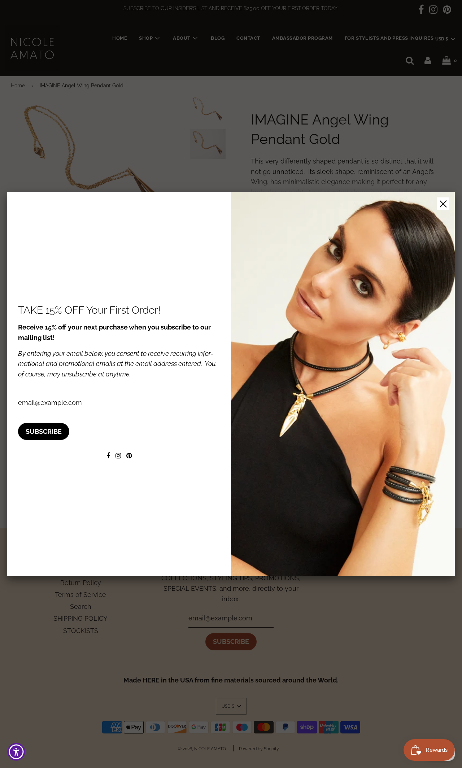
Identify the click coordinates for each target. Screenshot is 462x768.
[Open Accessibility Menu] (16, 752)
